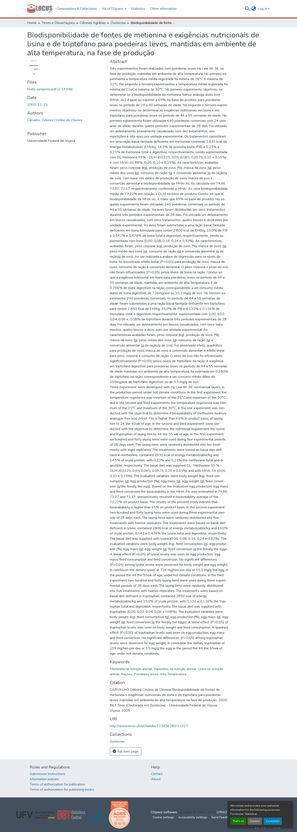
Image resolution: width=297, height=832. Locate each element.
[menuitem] (114, 8)
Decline (255, 821)
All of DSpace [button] (112, 8)
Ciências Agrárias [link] (92, 22)
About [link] (156, 779)
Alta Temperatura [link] (173, 674)
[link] (66, 89)
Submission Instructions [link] (47, 773)
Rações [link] (126, 674)
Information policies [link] (44, 779)
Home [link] (32, 22)
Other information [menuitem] (163, 8)
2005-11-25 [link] (37, 104)
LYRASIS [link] (223, 812)
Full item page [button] (127, 751)
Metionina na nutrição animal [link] (131, 669)
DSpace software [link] (164, 812)
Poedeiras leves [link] (146, 674)
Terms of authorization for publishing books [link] (62, 789)
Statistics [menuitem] (138, 8)
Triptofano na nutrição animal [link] (175, 669)
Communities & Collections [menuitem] (77, 8)
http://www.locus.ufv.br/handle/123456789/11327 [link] (149, 726)
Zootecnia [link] (118, 22)
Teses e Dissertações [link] (58, 22)
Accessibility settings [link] (192, 817)
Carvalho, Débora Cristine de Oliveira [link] (54, 120)
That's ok (238, 821)
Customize (272, 821)
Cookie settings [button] (163, 817)
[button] (39, 8)
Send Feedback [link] (222, 817)
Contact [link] (157, 773)
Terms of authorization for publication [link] (57, 784)
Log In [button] (263, 8)
